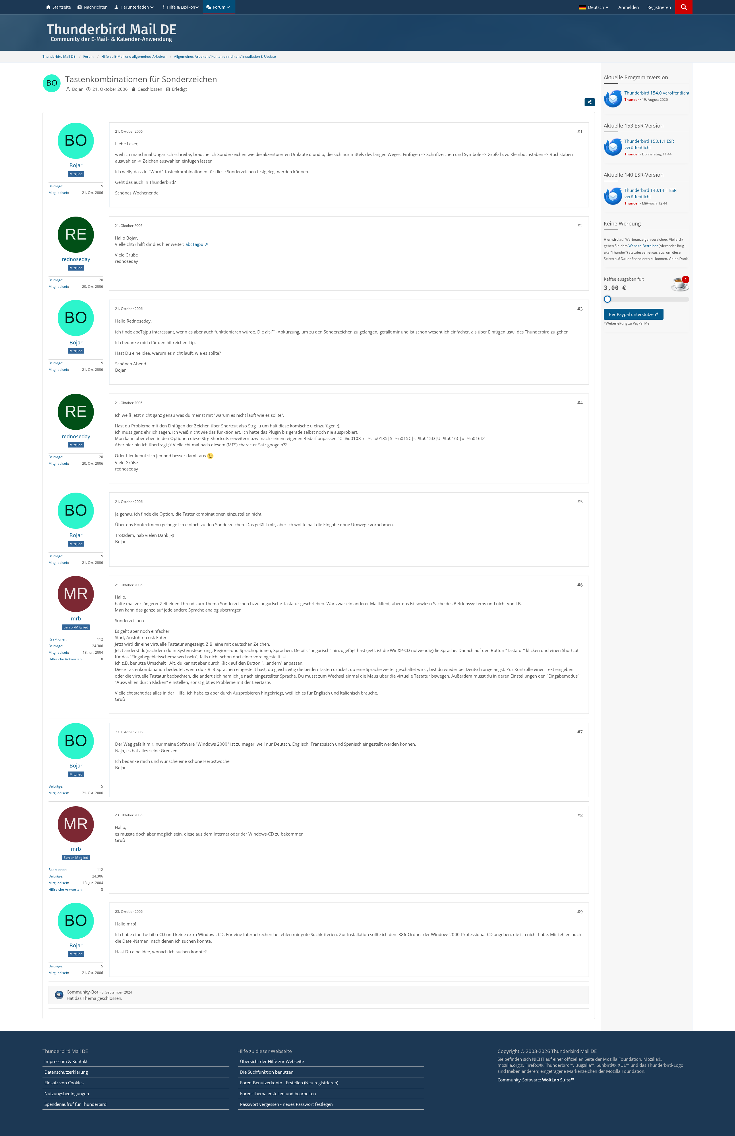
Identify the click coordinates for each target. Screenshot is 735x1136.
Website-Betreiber (643, 245)
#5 (580, 501)
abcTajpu (194, 244)
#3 (580, 309)
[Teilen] (590, 102)
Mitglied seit (58, 192)
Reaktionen (57, 639)
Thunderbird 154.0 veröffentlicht (656, 93)
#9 (580, 912)
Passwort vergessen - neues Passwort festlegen (286, 1104)
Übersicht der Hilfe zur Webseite (272, 1061)
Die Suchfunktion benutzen (266, 1072)
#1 (580, 131)
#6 (580, 585)
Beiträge (55, 186)
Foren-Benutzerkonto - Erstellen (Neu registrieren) (289, 1082)
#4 (580, 403)
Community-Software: (536, 1080)
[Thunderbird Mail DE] (367, 32)
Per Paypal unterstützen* (633, 314)
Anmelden (628, 7)
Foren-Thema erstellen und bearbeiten (278, 1093)
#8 (580, 815)
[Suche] (684, 7)
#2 (580, 225)
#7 (580, 732)
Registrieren (659, 7)
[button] (594, 7)
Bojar (77, 89)
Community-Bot (82, 992)
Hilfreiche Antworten (65, 659)
